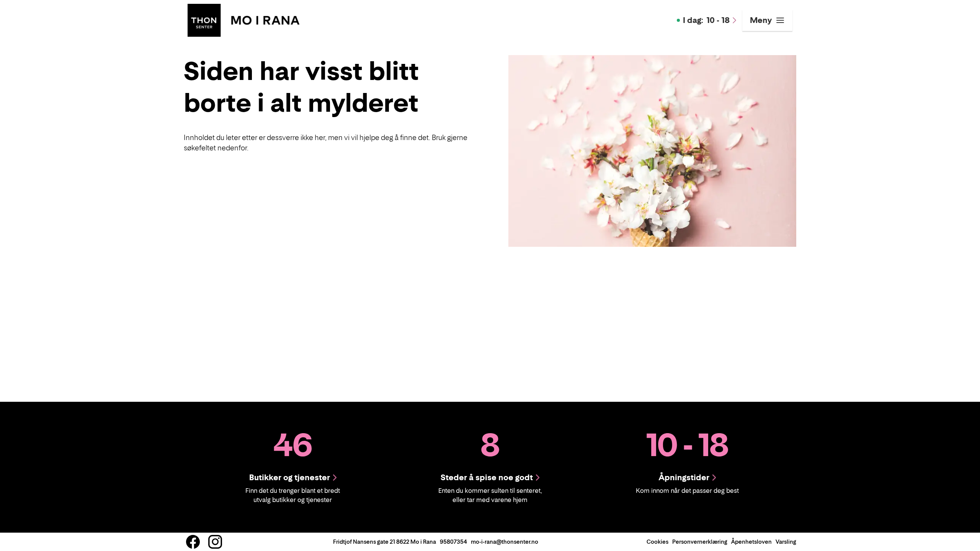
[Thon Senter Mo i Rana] (243, 19)
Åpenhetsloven (751, 541)
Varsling (786, 541)
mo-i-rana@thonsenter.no (504, 541)
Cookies (657, 541)
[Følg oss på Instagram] (215, 542)
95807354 (453, 541)
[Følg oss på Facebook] (193, 542)
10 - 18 (706, 20)
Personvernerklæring (699, 541)
